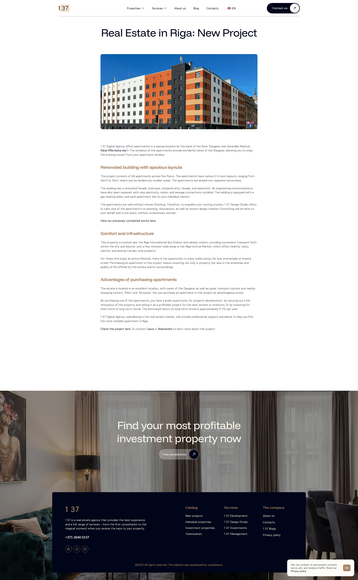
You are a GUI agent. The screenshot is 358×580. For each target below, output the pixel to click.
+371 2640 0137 (77, 537)
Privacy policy (298, 571)
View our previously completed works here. (128, 220)
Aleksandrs (165, 329)
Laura (150, 329)
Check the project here (116, 329)
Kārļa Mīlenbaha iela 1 (114, 150)
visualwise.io (215, 564)
